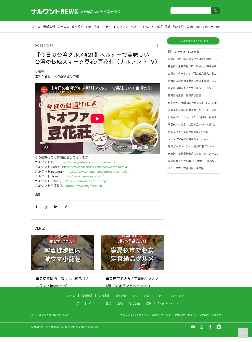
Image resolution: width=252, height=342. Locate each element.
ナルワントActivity (198, 315)
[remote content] (97, 119)
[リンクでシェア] (65, 207)
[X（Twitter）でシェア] (46, 207)
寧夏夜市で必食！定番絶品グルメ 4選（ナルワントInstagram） (132, 282)
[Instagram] (201, 326)
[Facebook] (210, 326)
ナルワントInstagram (173, 315)
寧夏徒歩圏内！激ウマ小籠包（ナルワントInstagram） (62, 282)
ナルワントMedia (148, 315)
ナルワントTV (128, 315)
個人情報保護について (57, 315)
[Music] (243, 333)
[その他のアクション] (157, 45)
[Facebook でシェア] (36, 207)
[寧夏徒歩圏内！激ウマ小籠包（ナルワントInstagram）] (62, 252)
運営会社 (36, 315)
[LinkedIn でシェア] (56, 207)
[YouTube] (193, 326)
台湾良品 (216, 315)
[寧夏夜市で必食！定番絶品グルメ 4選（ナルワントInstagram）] (132, 252)
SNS (37, 194)
